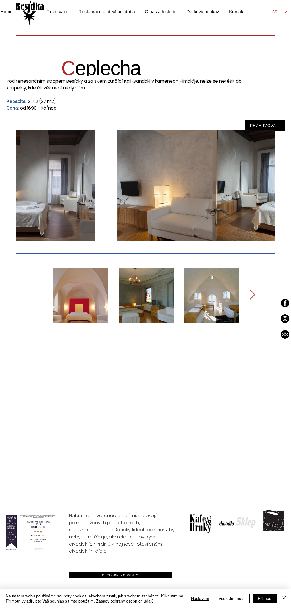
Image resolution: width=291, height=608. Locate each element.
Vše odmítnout (232, 598)
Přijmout (265, 598)
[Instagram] (285, 318)
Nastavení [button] (200, 598)
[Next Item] (252, 294)
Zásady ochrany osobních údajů (125, 601)
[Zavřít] (284, 598)
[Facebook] (285, 303)
